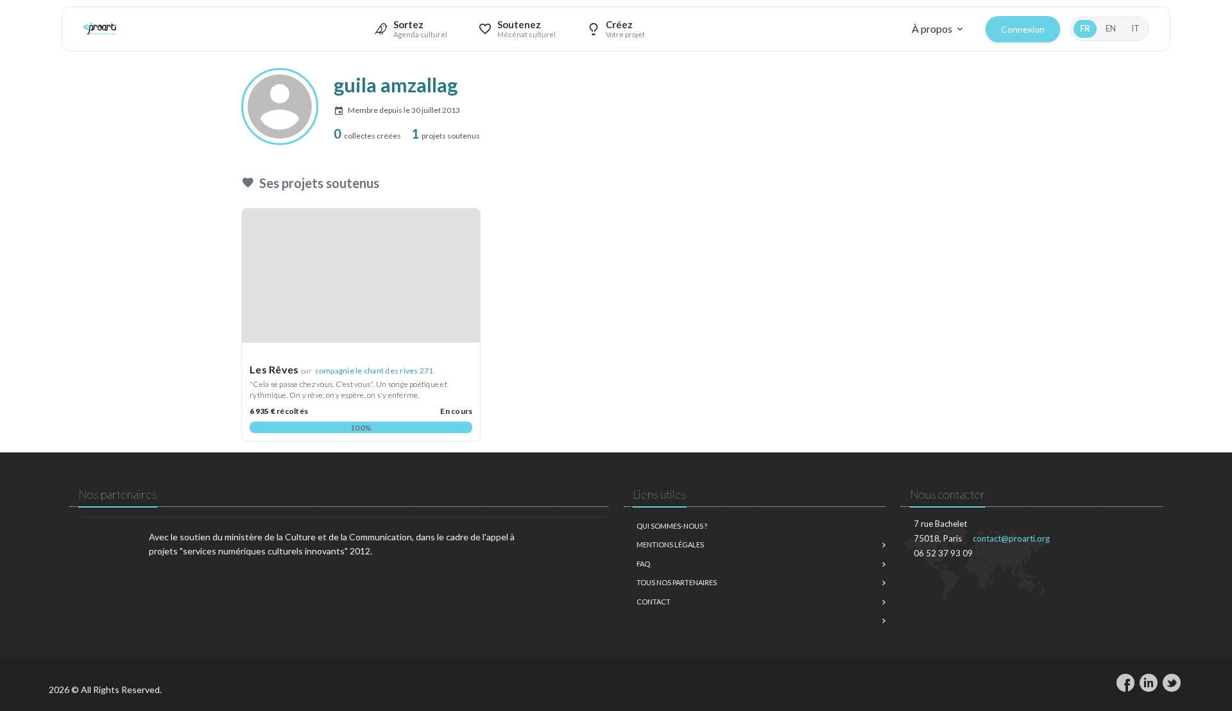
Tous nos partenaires (677, 582)
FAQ (643, 564)
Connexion (1023, 29)
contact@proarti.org (1011, 538)
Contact (654, 601)
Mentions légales (670, 544)
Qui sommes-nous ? (672, 526)
